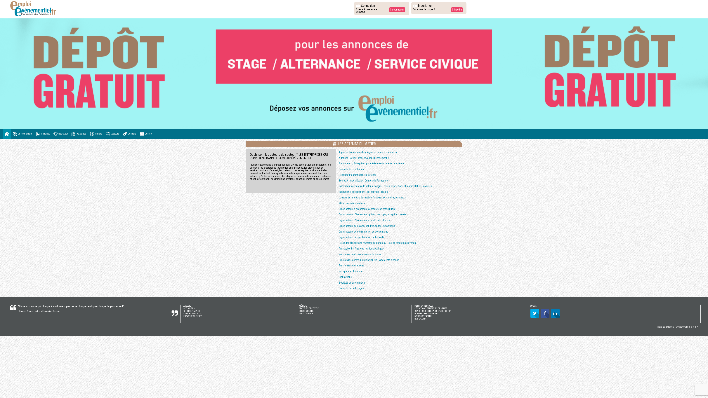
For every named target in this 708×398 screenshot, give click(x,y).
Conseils (131, 133)
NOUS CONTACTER (422, 316)
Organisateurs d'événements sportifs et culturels (364, 220)
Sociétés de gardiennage (352, 282)
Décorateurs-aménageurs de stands (357, 174)
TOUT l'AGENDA (306, 313)
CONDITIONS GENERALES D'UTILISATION (432, 311)
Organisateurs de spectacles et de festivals (361, 237)
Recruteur (63, 133)
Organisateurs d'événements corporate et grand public (367, 208)
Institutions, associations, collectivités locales (363, 191)
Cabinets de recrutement (352, 169)
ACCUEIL (187, 306)
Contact (148, 133)
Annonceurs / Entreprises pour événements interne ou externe (371, 163)
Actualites (81, 133)
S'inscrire (457, 9)
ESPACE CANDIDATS (192, 313)
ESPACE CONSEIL (306, 311)
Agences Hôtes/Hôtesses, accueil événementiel (364, 157)
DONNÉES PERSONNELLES (426, 313)
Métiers (98, 133)
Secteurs (114, 133)
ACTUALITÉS (189, 308)
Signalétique (345, 276)
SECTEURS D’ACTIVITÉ (309, 308)
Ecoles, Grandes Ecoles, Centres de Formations (363, 180)
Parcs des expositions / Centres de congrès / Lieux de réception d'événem (378, 242)
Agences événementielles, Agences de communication (368, 152)
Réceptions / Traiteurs (350, 271)
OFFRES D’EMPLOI (191, 311)
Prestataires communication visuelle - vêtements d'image (369, 260)
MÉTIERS (303, 306)
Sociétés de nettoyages (351, 288)
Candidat (45, 133)
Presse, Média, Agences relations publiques (362, 248)
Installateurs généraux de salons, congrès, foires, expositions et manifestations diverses (385, 186)
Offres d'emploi (24, 133)
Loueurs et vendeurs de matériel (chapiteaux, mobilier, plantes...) (372, 197)
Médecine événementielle (352, 203)
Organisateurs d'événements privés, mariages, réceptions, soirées (373, 214)
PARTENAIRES (420, 318)
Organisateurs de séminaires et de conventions (363, 231)
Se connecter (397, 9)
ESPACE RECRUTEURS (192, 316)
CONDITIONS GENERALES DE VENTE (430, 308)
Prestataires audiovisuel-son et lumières (360, 254)
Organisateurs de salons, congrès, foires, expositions (367, 225)
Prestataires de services (351, 265)
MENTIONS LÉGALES (423, 306)
